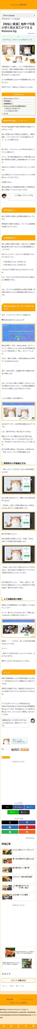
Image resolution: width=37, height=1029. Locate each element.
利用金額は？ (8, 101)
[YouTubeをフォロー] (27, 827)
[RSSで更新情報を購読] (27, 832)
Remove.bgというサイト (11, 98)
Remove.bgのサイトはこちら (13, 320)
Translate (17, 19)
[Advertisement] (18, 781)
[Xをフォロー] (10, 822)
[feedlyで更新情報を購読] (10, 832)
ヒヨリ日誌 (6, 757)
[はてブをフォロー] (10, 827)
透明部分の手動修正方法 (13, 108)
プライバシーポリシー (27, 999)
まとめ (6, 113)
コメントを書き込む (18, 980)
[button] (24, 812)
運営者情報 (9, 999)
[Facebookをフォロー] (27, 822)
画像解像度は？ (8, 103)
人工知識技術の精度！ (12, 111)
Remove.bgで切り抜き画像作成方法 (15, 106)
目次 (16, 94)
